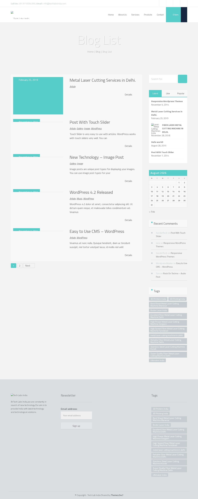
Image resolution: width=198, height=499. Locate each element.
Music (79, 198)
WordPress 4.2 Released (91, 192)
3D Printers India (158, 298)
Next (28, 265)
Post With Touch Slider (90, 122)
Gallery (80, 128)
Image (87, 128)
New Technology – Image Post (97, 157)
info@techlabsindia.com (55, 3)
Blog (97, 51)
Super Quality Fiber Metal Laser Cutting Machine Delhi (165, 354)
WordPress (96, 128)
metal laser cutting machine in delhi (167, 335)
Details (129, 94)
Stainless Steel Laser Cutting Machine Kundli (168, 347)
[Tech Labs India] (20, 15)
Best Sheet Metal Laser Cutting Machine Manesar (165, 304)
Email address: (69, 409)
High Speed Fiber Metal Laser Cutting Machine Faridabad (167, 329)
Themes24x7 (117, 495)
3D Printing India (177, 298)
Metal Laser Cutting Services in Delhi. (103, 80)
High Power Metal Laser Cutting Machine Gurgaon (165, 322)
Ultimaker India (157, 360)
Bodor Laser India (159, 310)
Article (72, 86)
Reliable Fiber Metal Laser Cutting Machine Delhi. (166, 341)
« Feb (152, 212)
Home (90, 51)
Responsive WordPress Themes (169, 254)
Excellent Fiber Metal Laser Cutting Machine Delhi (166, 316)
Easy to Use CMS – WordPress (97, 231)
